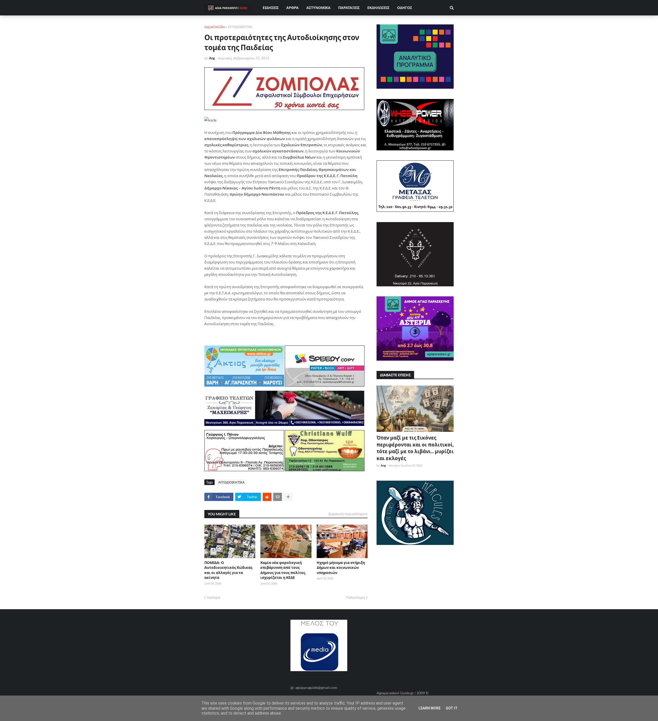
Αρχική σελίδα (214, 27)
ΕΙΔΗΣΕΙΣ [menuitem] (271, 7)
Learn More (429, 708)
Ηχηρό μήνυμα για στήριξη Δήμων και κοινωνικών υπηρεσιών (341, 567)
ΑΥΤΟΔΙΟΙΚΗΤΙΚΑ (240, 27)
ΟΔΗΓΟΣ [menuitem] (404, 7)
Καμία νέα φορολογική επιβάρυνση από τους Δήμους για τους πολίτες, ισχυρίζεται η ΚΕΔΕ (283, 570)
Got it (452, 708)
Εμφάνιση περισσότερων (348, 514)
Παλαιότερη (355, 597)
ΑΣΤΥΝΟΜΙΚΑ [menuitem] (318, 7)
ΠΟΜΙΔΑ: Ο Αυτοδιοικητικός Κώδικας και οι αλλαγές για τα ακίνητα (228, 570)
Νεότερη (213, 597)
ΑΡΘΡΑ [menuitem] (292, 7)
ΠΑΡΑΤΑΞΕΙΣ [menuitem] (349, 7)
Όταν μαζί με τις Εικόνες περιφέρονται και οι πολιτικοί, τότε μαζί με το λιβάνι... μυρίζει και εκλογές (415, 448)
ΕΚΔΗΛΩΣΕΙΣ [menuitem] (378, 7)
